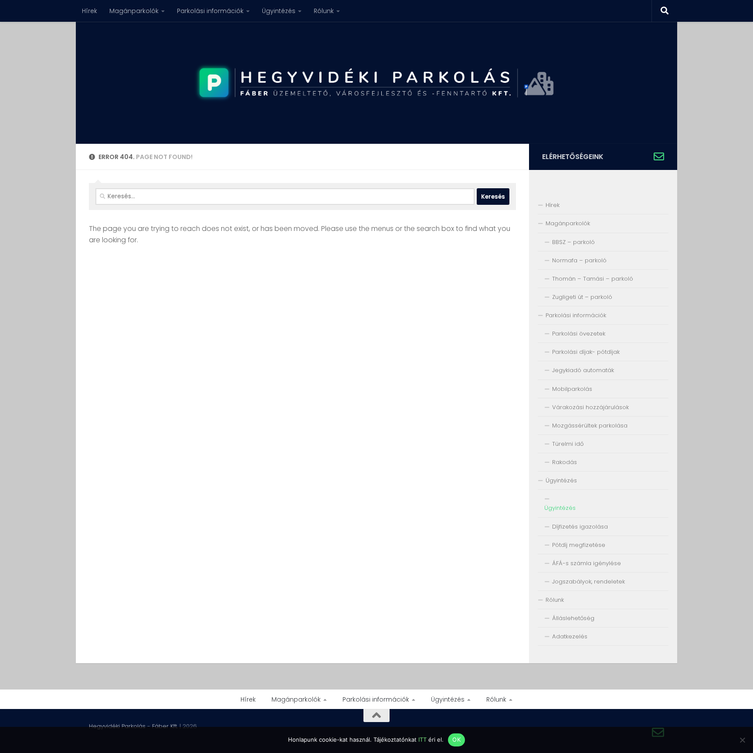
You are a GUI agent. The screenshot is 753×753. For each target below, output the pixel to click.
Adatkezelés (569, 636)
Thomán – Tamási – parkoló (592, 279)
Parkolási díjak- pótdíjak (586, 352)
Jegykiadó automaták (583, 370)
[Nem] (742, 740)
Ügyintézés (278, 11)
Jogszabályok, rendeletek (588, 581)
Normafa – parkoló (579, 260)
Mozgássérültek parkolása (590, 425)
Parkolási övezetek (578, 333)
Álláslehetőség (573, 618)
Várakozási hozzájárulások (590, 407)
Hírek (89, 11)
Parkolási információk (210, 11)
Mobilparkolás (572, 389)
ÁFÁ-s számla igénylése (586, 563)
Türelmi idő (567, 444)
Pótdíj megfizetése (578, 545)
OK (456, 739)
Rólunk (324, 11)
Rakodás (564, 462)
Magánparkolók (134, 11)
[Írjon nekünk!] (659, 156)
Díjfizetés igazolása (580, 526)
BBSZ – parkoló (573, 242)
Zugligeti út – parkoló (582, 297)
